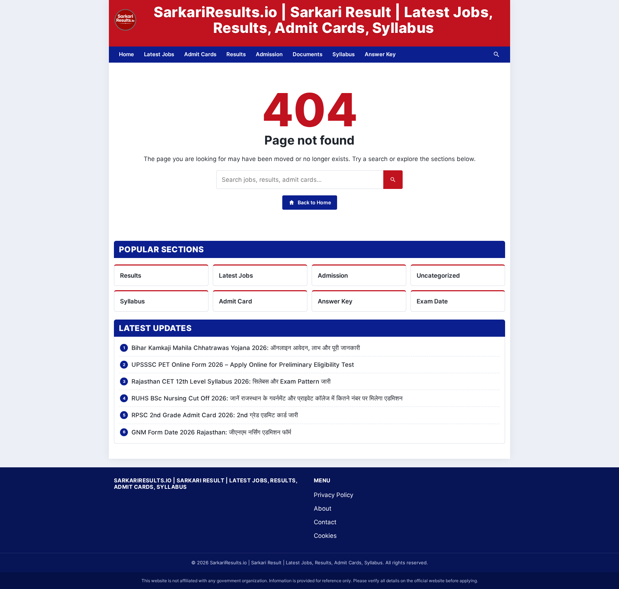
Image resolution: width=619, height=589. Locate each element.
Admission (269, 54)
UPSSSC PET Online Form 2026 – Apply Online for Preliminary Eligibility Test (242, 364)
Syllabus (343, 54)
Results (236, 54)
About (322, 508)
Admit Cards (200, 54)
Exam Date (432, 301)
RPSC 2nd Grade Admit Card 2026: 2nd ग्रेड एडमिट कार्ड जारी (214, 415)
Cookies (325, 535)
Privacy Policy (333, 494)
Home (126, 54)
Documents (307, 54)
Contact (325, 522)
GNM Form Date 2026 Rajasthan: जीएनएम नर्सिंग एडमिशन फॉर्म (211, 432)
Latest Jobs (159, 54)
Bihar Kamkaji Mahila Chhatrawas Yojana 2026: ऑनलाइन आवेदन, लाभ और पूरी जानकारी (245, 347)
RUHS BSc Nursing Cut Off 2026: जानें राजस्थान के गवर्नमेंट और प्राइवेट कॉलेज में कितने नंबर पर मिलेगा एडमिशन (267, 398)
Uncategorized (438, 275)
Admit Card (235, 301)
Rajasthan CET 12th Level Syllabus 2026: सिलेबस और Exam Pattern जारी (231, 381)
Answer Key (380, 54)
